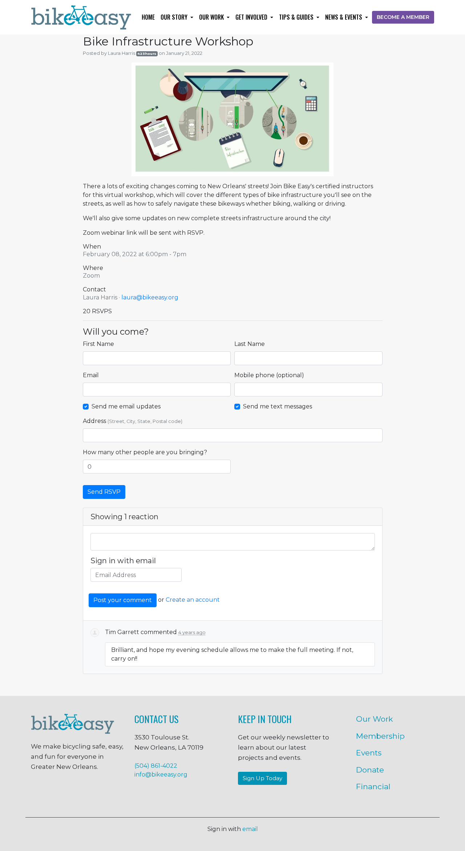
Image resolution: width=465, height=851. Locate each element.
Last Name (249, 343)
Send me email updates (126, 406)
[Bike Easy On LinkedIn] (99, 792)
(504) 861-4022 (155, 765)
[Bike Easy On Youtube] (122, 792)
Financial (373, 786)
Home (148, 17)
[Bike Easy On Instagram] (55, 792)
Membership (380, 736)
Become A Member (403, 17)
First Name (98, 343)
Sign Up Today (262, 778)
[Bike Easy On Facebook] (33, 792)
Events (368, 752)
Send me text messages (277, 406)
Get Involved (252, 17)
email (250, 829)
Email (91, 375)
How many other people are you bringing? (145, 452)
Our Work (212, 17)
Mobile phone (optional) (269, 375)
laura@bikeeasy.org (149, 297)
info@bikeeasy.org (160, 774)
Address (132, 421)
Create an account (193, 600)
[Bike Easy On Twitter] (77, 792)
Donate (370, 769)
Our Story (175, 17)
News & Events (344, 17)
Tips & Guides (297, 17)
